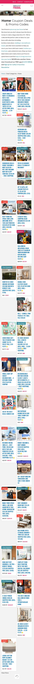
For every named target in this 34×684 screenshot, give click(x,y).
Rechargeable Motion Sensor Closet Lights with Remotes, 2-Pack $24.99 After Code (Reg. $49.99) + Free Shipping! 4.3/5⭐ (24, 382)
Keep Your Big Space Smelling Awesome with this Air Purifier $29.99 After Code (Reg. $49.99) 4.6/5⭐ (8, 224)
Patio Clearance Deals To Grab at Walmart (24, 165)
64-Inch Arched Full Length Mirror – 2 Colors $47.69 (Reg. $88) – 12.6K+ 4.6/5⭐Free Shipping (24, 345)
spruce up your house (16, 29)
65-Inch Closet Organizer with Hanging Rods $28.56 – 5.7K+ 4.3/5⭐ (23, 629)
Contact (20, 2)
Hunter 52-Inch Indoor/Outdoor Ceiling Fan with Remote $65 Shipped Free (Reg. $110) (8, 288)
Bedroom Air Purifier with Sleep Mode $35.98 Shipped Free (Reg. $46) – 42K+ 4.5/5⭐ (24, 135)
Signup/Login (28, 2)
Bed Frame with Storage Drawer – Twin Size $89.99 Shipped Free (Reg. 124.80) (24, 535)
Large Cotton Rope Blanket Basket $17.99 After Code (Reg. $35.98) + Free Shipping (8, 662)
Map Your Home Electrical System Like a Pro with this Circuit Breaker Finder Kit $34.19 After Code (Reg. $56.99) (24, 101)
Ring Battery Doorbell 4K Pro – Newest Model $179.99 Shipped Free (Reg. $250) (8, 567)
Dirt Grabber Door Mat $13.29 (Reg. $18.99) (23, 506)
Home (3, 73)
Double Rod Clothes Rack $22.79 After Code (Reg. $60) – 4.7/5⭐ (24, 287)
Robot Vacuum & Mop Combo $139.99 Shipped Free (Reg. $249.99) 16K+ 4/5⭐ (23, 449)
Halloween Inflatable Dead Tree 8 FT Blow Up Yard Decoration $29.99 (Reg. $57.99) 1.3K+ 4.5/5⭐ (24, 253)
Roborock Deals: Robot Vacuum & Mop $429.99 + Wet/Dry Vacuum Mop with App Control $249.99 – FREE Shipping (8, 169)
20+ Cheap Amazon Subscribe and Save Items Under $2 (24, 480)
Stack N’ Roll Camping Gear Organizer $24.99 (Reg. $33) (24, 221)
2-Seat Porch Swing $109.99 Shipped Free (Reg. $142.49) (8, 600)
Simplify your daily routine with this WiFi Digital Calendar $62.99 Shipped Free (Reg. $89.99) (24, 568)
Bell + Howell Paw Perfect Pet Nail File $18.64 (24, 315)
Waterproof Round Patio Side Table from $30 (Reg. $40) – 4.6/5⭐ (23, 416)
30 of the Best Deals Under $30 (8, 413)
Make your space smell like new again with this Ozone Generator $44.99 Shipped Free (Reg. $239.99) (8, 510)
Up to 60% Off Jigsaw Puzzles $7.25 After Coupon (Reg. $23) (24, 191)
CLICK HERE (27, 62)
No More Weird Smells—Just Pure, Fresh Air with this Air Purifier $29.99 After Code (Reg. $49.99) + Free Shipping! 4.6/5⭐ (8, 451)
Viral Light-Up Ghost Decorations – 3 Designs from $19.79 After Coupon (8, 379)
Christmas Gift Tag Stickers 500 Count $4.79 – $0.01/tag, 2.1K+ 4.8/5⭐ (8, 343)
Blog (14, 2)
